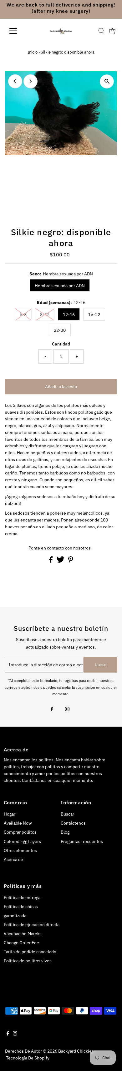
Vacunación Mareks (23, 933)
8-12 (44, 314)
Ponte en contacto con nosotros (59, 548)
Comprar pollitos (20, 832)
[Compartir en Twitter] (61, 561)
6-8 (23, 314)
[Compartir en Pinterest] (70, 561)
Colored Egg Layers (22, 841)
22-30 (60, 330)
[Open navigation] (18, 31)
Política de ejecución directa (31, 924)
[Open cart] (112, 30)
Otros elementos (20, 850)
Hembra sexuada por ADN (60, 285)
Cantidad (61, 344)
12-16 (69, 314)
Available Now (18, 823)
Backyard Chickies (76, 1051)
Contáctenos (73, 823)
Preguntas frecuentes (82, 841)
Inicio (33, 52)
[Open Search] (101, 31)
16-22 (94, 314)
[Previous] (15, 81)
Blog (65, 832)
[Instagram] (67, 709)
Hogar (9, 814)
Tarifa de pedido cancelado (30, 951)
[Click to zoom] (107, 81)
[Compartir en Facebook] (51, 561)
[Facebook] (52, 709)
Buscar (67, 814)
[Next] (30, 81)
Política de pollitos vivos (28, 961)
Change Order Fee (21, 942)
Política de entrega (22, 897)
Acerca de (13, 859)
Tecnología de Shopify (27, 1058)
